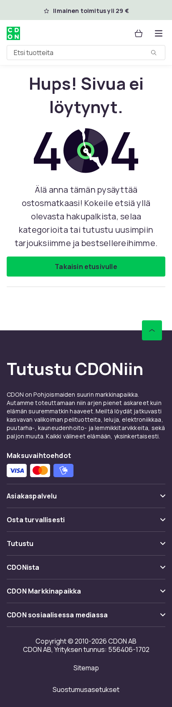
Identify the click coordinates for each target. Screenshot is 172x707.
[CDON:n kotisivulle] (13, 33)
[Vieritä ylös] (152, 330)
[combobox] (86, 52)
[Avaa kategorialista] (159, 33)
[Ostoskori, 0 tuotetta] (139, 33)
